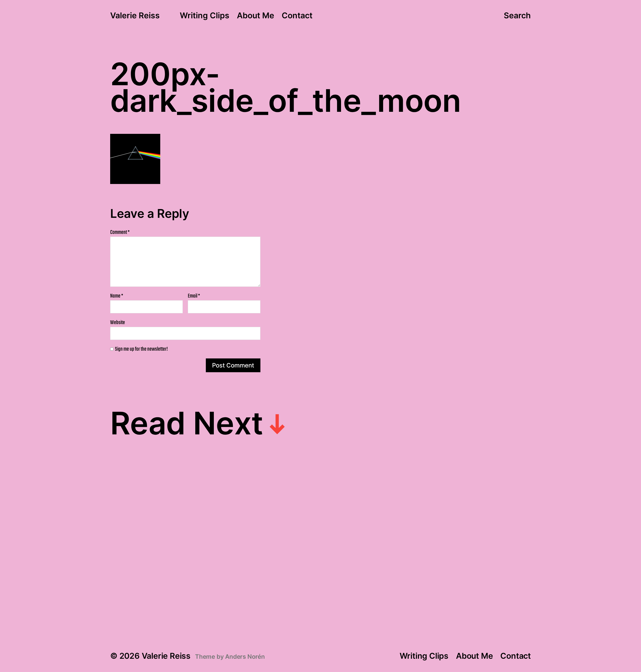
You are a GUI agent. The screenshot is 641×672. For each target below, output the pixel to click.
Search (517, 15)
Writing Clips (204, 16)
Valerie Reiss (135, 16)
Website (117, 322)
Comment (120, 232)
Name (116, 296)
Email (194, 296)
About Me (255, 16)
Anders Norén (245, 656)
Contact (297, 16)
